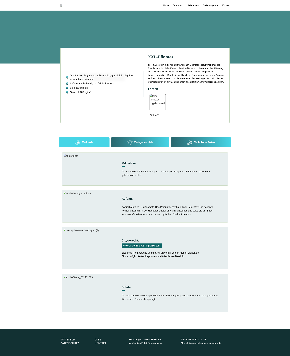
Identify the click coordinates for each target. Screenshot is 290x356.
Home (166, 5)
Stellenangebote (210, 5)
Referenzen (193, 5)
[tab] (84, 142)
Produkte (177, 5)
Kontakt (226, 5)
